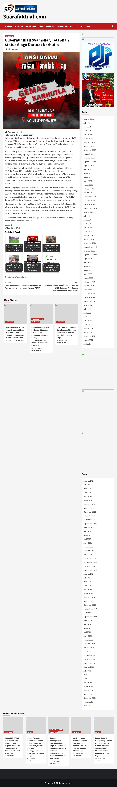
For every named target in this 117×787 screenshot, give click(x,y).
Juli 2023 (87, 262)
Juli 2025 (87, 169)
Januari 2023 (89, 286)
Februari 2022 (89, 328)
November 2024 (90, 200)
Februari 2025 (89, 189)
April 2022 (88, 320)
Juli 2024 (87, 216)
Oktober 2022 (89, 297)
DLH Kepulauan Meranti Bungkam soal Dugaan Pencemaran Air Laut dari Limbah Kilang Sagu (66, 332)
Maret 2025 (88, 185)
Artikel (30, 732)
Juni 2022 (87, 313)
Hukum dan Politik (37, 319)
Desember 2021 (90, 336)
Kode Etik (19, 26)
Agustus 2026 (89, 119)
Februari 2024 (89, 235)
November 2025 (90, 154)
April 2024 (88, 227)
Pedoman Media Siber (46, 26)
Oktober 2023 (89, 251)
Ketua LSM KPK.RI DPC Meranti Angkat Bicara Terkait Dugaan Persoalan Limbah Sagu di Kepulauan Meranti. (15, 332)
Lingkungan (9, 36)
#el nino (12, 277)
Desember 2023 (90, 243)
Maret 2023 (88, 278)
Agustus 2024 (89, 212)
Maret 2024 (88, 231)
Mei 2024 (87, 224)
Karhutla (25, 277)
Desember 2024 (90, 196)
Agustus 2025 (89, 165)
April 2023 (88, 274)
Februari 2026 (89, 142)
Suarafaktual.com (24, 16)
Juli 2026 (87, 123)
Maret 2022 (88, 324)
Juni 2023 (87, 266)
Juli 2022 (87, 309)
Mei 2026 (87, 131)
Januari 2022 (89, 332)
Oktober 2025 (89, 158)
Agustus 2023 (89, 258)
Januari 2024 (89, 239)
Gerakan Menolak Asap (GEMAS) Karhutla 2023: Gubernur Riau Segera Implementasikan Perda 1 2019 (61, 286)
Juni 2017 (87, 344)
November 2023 (90, 247)
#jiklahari (18, 277)
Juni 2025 (87, 173)
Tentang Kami (84, 26)
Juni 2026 (87, 127)
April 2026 (88, 134)
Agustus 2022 (89, 305)
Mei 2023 (87, 270)
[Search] (112, 26)
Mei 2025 (87, 177)
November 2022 (90, 293)
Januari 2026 (89, 146)
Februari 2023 (89, 282)
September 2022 (90, 301)
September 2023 (90, 255)
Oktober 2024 (89, 204)
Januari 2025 (89, 193)
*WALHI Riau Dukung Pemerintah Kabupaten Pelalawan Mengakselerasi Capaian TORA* (23, 285)
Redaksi (73, 26)
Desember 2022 (90, 289)
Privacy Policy (63, 26)
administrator (19, 340)
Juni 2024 (87, 220)
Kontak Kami (30, 26)
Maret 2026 (88, 138)
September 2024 (90, 208)
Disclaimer (9, 26)
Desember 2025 (90, 150)
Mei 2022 (87, 317)
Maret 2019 (88, 340)
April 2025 (88, 181)
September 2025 (90, 162)
